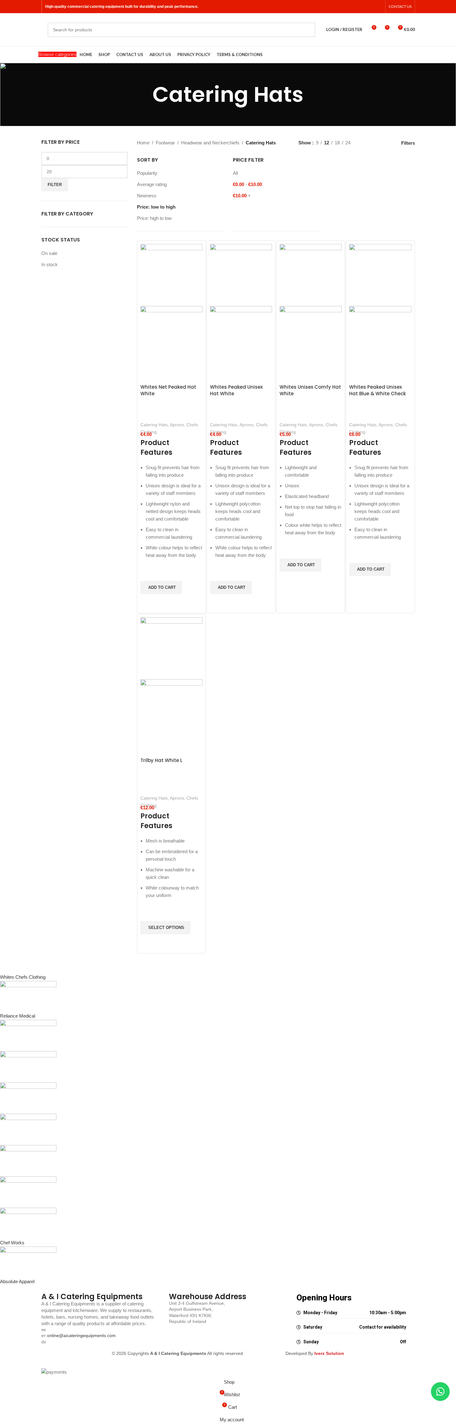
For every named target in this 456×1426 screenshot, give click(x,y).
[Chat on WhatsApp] (440, 1391)
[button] (161, 587)
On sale (49, 253)
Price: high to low (154, 218)
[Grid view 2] (365, 143)
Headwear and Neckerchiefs (210, 142)
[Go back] (145, 94)
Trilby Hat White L (161, 760)
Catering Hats (154, 424)
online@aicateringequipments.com (81, 1335)
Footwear (165, 142)
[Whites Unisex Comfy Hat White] (311, 274)
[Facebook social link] (371, 7)
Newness (146, 195)
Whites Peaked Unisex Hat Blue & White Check (377, 390)
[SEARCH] (308, 30)
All (235, 173)
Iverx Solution (329, 1353)
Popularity (147, 173)
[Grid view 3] (376, 143)
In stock (49, 264)
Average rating (152, 184)
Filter (55, 184)
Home (143, 142)
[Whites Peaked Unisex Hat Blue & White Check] (380, 274)
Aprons (177, 424)
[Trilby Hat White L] (171, 648)
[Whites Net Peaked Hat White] (171, 274)
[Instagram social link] (378, 7)
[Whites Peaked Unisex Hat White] (241, 274)
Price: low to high (156, 207)
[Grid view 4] (387, 143)
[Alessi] (187, 1129)
